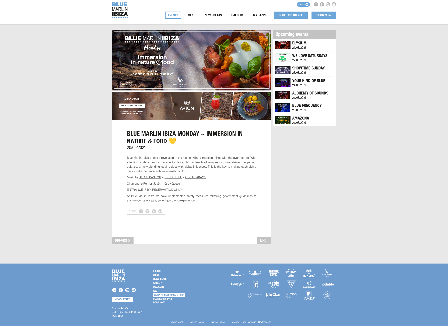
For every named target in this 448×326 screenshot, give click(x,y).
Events (173, 15)
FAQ (155, 290)
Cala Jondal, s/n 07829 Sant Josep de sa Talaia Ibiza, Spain (127, 312)
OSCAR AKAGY (195, 177)
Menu (191, 15)
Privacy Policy (217, 322)
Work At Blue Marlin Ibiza (169, 294)
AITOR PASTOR (150, 177)
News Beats (213, 15)
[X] (316, 4)
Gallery (237, 15)
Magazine (260, 15)
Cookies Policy (196, 322)
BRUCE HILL (173, 177)
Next (264, 240)
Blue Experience (291, 15)
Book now (323, 15)
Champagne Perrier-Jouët (143, 183)
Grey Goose (172, 183)
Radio (301, 4)
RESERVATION (162, 189)
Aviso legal (177, 322)
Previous (122, 240)
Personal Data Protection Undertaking (251, 322)
